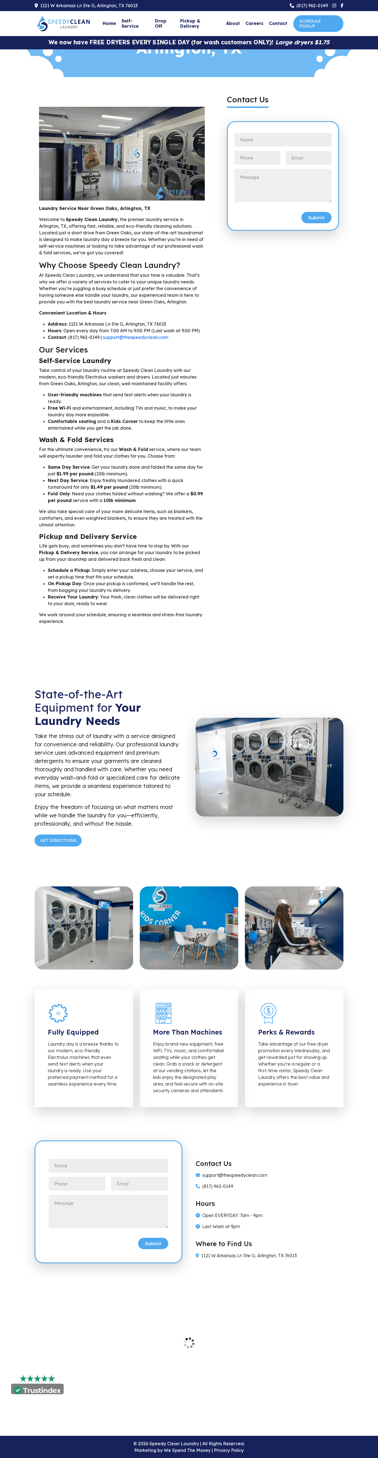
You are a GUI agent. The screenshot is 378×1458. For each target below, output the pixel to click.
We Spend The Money (188, 1450)
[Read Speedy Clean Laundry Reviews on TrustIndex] (37, 1390)
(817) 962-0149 (217, 1186)
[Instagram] (334, 5)
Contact (278, 23)
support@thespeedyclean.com (234, 1175)
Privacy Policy (229, 1450)
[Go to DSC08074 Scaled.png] (294, 927)
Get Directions (58, 840)
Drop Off (160, 23)
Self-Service (130, 23)
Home (109, 23)
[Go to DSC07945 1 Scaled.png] (84, 927)
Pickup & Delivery (190, 23)
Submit (316, 217)
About (233, 23)
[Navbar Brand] (65, 23)
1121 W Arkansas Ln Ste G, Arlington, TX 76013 (249, 1255)
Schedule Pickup (310, 23)
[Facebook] (342, 5)
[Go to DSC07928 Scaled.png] (189, 927)
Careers (254, 23)
